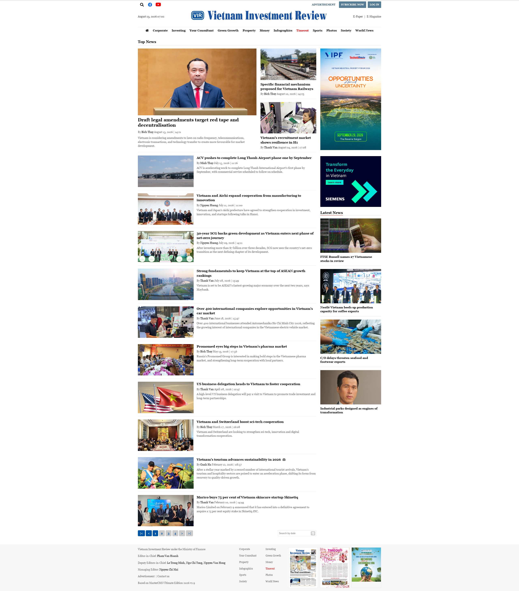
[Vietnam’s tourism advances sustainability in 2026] (166, 473)
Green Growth (228, 30)
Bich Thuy (147, 132)
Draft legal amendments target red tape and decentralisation (188, 122)
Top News (147, 42)
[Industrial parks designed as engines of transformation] (350, 387)
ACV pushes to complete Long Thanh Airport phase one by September (254, 158)
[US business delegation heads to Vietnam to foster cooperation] (166, 397)
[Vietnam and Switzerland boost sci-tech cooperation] (166, 435)
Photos (331, 30)
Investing (179, 30)
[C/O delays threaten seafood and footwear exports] (350, 337)
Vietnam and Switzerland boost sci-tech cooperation (240, 422)
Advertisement (323, 4)
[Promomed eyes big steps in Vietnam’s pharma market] (166, 360)
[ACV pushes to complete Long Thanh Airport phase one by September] (166, 171)
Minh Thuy (206, 163)
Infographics (283, 30)
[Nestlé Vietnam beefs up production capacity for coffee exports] (350, 286)
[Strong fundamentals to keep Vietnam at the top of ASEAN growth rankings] (166, 284)
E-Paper (358, 16)
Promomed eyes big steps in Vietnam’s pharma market (242, 346)
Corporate (160, 30)
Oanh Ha (205, 464)
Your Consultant (202, 30)
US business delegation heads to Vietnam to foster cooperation (248, 384)
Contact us (163, 576)
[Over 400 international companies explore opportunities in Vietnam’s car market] (166, 322)
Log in (374, 4)
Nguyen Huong (209, 205)
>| (189, 533)
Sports (317, 30)
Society (346, 30)
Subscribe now (352, 4)
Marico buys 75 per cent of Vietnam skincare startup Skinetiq (247, 497)
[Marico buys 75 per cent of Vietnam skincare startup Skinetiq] (166, 510)
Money (265, 30)
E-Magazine (374, 16)
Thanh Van (271, 147)
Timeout (302, 30)
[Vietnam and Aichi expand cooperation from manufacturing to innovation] (166, 209)
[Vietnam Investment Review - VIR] (259, 26)
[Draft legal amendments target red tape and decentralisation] (197, 82)
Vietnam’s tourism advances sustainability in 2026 (239, 459)
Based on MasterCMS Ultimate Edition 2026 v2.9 (166, 583)
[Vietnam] (288, 118)
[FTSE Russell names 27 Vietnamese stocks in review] (350, 235)
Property (249, 30)
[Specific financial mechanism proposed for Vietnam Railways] (288, 64)
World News (364, 30)
